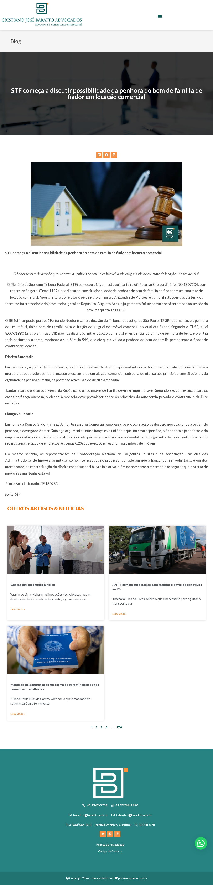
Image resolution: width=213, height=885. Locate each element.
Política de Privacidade (110, 844)
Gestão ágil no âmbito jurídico (32, 584)
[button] (159, 16)
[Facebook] (106, 155)
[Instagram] (114, 155)
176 (119, 727)
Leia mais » (17, 609)
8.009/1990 (14, 333)
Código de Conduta (110, 851)
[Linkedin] (99, 155)
